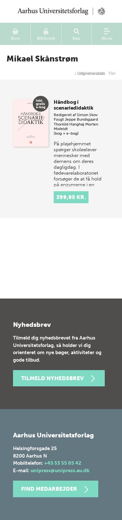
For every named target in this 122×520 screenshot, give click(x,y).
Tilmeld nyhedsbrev (52, 378)
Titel (111, 73)
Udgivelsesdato (90, 73)
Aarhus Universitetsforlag (61, 11)
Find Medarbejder (49, 489)
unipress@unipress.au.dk (60, 470)
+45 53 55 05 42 (62, 463)
